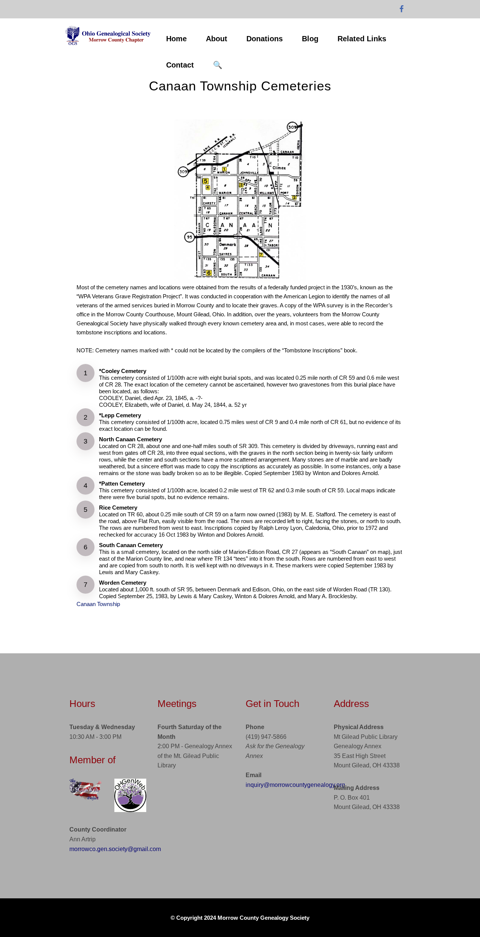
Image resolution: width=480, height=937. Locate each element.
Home (176, 39)
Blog (310, 39)
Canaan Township (98, 604)
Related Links (362, 39)
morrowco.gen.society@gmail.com (115, 849)
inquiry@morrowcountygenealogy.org (295, 785)
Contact (180, 65)
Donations (264, 39)
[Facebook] (401, 9)
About (216, 39)
